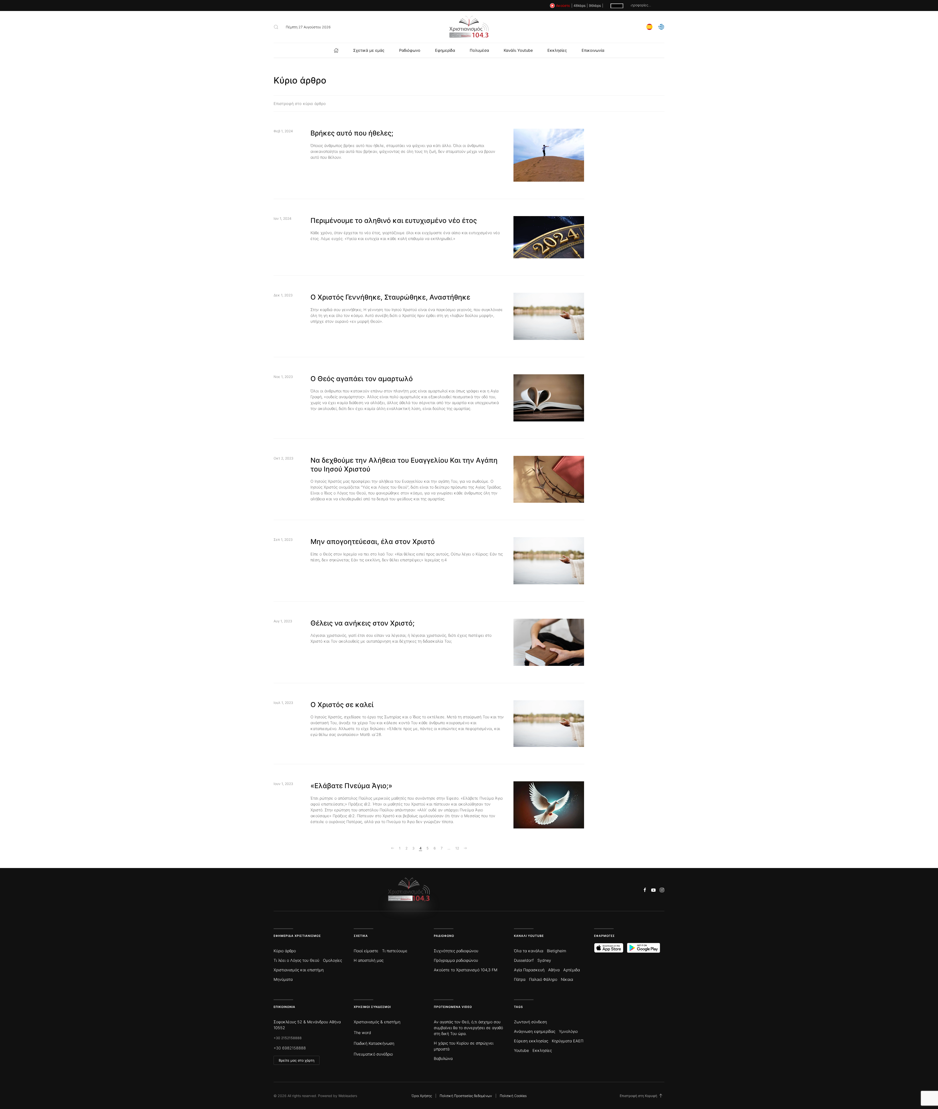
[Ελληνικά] (661, 26)
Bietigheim (556, 950)
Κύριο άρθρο (285, 950)
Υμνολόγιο (568, 1031)
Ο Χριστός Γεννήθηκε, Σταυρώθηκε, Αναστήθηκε (390, 297)
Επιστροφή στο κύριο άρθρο (300, 103)
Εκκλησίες (557, 50)
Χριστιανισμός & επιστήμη (377, 1021)
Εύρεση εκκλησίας (531, 1040)
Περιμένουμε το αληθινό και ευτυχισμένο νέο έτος (393, 220)
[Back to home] (469, 27)
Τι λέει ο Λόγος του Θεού (296, 960)
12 (457, 848)
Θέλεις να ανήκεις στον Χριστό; (362, 623)
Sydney (544, 960)
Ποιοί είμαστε (366, 950)
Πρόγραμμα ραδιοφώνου (456, 960)
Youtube (521, 1050)
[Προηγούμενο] (392, 848)
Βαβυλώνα (443, 1058)
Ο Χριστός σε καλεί (341, 705)
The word (362, 1032)
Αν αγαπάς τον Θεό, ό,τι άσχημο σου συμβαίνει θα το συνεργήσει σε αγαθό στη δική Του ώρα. (468, 1027)
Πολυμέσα (479, 50)
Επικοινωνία (593, 50)
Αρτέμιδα (571, 969)
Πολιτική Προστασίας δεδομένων (466, 1096)
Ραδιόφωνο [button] (409, 50)
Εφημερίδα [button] (445, 50)
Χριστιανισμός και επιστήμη (299, 969)
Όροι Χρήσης (422, 1096)
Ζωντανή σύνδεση (530, 1021)
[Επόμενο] (465, 848)
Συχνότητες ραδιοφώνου (456, 950)
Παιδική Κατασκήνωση (374, 1043)
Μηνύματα (283, 979)
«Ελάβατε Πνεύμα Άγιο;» (351, 786)
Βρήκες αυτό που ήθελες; (351, 133)
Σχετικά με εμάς (368, 50)
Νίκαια (567, 979)
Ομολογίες (332, 960)
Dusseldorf (524, 960)
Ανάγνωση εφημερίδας (534, 1031)
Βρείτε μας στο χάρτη (296, 1060)
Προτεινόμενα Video (453, 1007)
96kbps (595, 5)
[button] (276, 26)
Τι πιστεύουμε (394, 950)
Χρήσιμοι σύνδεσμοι (372, 1007)
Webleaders (347, 1096)
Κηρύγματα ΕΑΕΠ (567, 1040)
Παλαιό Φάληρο (543, 979)
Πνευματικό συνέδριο (373, 1054)
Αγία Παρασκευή (529, 969)
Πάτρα (519, 979)
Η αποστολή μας (369, 960)
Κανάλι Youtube (518, 50)
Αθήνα (554, 969)
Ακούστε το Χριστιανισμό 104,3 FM (465, 969)
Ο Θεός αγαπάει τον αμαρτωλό (361, 379)
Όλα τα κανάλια (528, 950)
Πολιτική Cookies (513, 1096)
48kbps (580, 5)
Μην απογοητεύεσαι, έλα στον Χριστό (372, 541)
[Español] (649, 26)
